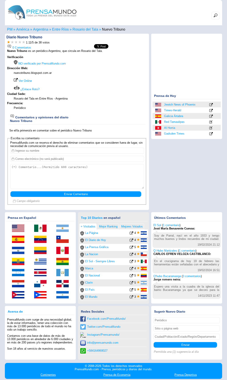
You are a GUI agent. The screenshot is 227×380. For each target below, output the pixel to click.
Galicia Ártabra (173, 116)
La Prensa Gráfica (96, 247)
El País (90, 289)
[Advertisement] (109, 84)
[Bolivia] (64, 262)
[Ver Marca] (131, 269)
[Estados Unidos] (158, 104)
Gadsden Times (174, 133)
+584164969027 (97, 350)
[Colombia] (42, 251)
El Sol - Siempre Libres (100, 261)
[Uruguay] (42, 262)
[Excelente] (23, 42)
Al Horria (169, 127)
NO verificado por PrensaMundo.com (42, 63)
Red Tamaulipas (174, 121)
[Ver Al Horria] (211, 128)
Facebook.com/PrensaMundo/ (106, 318)
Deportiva (185, 374)
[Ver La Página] (131, 233)
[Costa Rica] (42, 273)
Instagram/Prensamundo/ (103, 334)
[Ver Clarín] (131, 283)
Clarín (89, 282)
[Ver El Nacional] (131, 276)
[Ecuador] (20, 262)
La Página (91, 233)
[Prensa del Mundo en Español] (42, 20)
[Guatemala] (64, 273)
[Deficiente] (8, 42)
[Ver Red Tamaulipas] (211, 122)
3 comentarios (192, 276)
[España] (158, 116)
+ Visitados (88, 226)
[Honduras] (20, 273)
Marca (89, 268)
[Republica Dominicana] (64, 284)
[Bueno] (16, 42)
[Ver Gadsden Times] (211, 134)
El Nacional (92, 275)
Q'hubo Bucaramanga (167, 276)
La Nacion (91, 254)
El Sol (157, 225)
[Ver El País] (131, 290)
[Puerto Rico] (42, 295)
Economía (116, 374)
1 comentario (171, 225)
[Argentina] (64, 229)
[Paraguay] (20, 284)
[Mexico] (158, 121)
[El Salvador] (20, 251)
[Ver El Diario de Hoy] (131, 241)
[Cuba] (20, 295)
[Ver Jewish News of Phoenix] (211, 105)
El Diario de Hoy (95, 240)
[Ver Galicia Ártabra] (211, 116)
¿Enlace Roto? (29, 89)
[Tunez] (158, 127)
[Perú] (64, 251)
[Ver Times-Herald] (211, 111)
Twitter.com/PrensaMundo (103, 326)
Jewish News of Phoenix (180, 104)
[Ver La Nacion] (131, 255)
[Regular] (12, 42)
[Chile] (64, 240)
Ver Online (25, 80)
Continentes (48, 374)
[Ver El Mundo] (131, 297)
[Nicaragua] (64, 295)
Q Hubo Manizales (165, 250)
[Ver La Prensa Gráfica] (131, 248)
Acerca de (15, 311)
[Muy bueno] (19, 42)
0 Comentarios (21, 47)
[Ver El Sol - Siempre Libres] (131, 262)
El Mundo (91, 296)
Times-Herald (172, 110)
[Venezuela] (42, 240)
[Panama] (42, 284)
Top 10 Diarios (92, 217)
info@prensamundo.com (102, 342)
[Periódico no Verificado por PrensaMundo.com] (82, 234)
